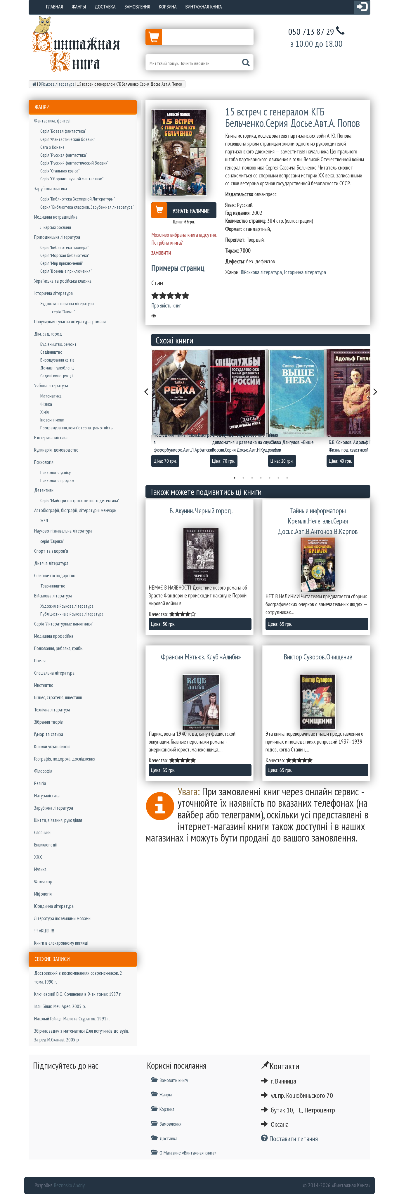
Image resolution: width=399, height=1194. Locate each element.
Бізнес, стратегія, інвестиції (58, 697)
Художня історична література (67, 303)
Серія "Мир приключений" (61, 263)
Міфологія (43, 894)
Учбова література (51, 385)
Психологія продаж (57, 480)
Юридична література (54, 906)
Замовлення (137, 6)
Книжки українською (52, 746)
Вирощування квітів (57, 360)
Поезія (40, 660)
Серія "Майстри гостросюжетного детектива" (79, 500)
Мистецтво (43, 685)
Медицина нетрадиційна (55, 217)
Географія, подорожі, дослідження (64, 759)
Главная (54, 6)
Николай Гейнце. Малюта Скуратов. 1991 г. (72, 1018)
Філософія (43, 771)
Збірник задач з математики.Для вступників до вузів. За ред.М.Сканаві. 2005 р (81, 1035)
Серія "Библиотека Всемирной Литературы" (77, 199)
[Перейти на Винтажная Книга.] (34, 84)
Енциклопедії (46, 844)
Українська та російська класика (62, 281)
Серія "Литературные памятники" (63, 624)
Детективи (43, 490)
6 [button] (278, 478)
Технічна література (52, 709)
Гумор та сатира (48, 734)
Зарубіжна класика (50, 188)
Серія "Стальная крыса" (59, 171)
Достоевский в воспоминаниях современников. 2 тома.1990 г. (78, 977)
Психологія (43, 462)
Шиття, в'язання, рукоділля (58, 820)
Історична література (53, 293)
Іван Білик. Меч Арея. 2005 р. (60, 1006)
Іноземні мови (52, 420)
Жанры (79, 6)
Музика (40, 869)
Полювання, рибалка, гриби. (58, 648)
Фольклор (43, 881)
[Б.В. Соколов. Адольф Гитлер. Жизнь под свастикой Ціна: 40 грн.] (356, 393)
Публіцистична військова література (71, 614)
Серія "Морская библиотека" (64, 255)
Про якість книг (166, 305)
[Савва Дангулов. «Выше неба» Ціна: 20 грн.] (297, 393)
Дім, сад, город (48, 334)
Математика (51, 396)
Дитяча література (51, 563)
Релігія (40, 783)
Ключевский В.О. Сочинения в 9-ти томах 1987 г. (78, 994)
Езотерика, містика (50, 437)
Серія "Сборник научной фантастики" (71, 179)
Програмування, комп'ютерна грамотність (76, 428)
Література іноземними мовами (62, 918)
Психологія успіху (55, 472)
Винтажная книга (203, 6)
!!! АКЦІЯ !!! (44, 930)
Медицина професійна (53, 636)
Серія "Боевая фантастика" (63, 131)
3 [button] (252, 478)
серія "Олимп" (63, 312)
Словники (42, 832)
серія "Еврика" (52, 541)
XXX (38, 857)
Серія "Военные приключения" (66, 271)
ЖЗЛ (44, 520)
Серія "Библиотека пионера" (64, 247)
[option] (180, 410)
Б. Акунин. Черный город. (201, 510)
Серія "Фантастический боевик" (67, 139)
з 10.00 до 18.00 (316, 43)
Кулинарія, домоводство (56, 450)
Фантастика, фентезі (52, 121)
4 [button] (261, 478)
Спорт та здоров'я (51, 551)
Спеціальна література (54, 673)
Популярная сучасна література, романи (70, 321)
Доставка (105, 6)
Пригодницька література (57, 237)
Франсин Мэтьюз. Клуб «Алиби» (201, 656)
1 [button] (234, 478)
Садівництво (51, 352)
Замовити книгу (173, 1080)
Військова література (53, 595)
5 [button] (270, 478)
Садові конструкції (56, 376)
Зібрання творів (48, 722)
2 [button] (243, 478)
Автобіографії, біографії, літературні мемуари (75, 510)
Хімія (44, 412)
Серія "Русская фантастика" (63, 155)
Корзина (168, 6)
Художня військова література (66, 606)
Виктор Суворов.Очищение (318, 656)
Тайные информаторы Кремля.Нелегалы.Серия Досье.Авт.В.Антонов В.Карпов (318, 521)
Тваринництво (52, 586)
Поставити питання (293, 1138)
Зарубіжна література (53, 808)
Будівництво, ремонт (58, 344)
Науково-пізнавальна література (63, 531)
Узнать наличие (191, 211)
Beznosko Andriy (69, 1185)
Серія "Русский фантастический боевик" (74, 163)
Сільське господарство (54, 575)
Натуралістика (47, 795)
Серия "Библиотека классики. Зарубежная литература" (87, 207)
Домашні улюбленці (57, 368)
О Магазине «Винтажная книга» (187, 1152)
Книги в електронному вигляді (61, 943)
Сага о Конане (52, 147)
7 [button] (287, 478)
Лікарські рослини (55, 227)
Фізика (46, 404)
